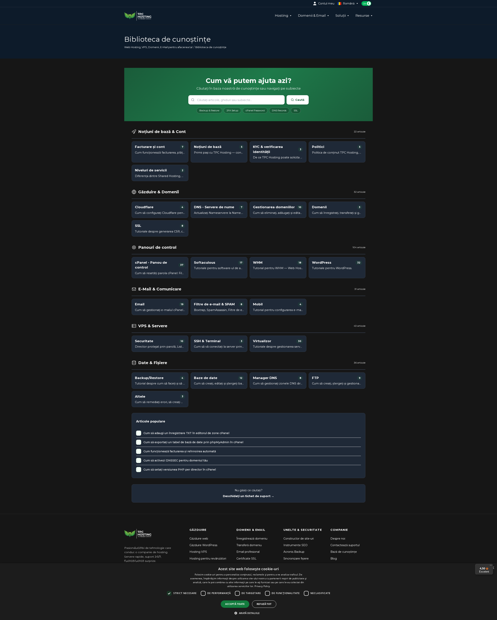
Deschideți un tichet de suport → (248, 496)
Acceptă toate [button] (235, 604)
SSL (296, 110)
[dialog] (248, 591)
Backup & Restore (209, 110)
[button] (248, 613)
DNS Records (279, 110)
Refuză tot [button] (264, 604)
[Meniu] (490, 566)
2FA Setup (232, 110)
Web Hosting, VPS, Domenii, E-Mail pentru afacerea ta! (158, 47)
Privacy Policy (262, 586)
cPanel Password (255, 110)
